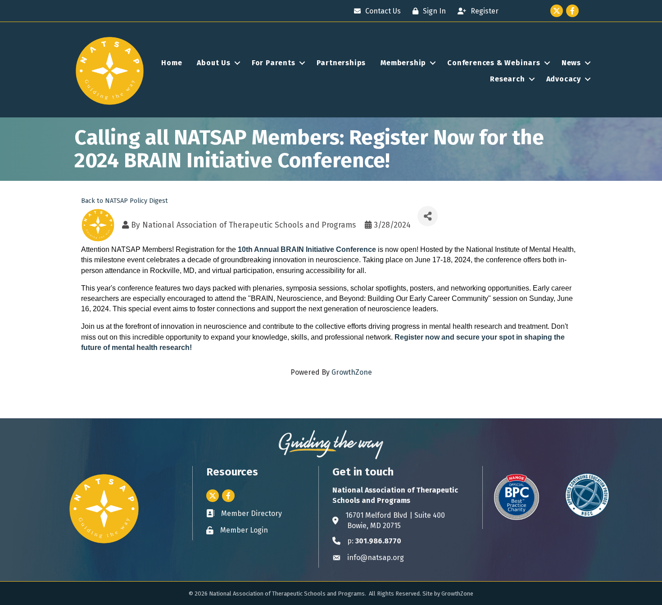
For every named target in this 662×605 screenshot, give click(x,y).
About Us (213, 62)
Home (171, 62)
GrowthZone (351, 372)
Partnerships (341, 62)
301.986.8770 (378, 541)
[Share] (427, 216)
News (571, 62)
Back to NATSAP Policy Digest (124, 201)
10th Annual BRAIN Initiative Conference (307, 249)
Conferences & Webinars (493, 62)
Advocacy (563, 79)
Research (507, 79)
